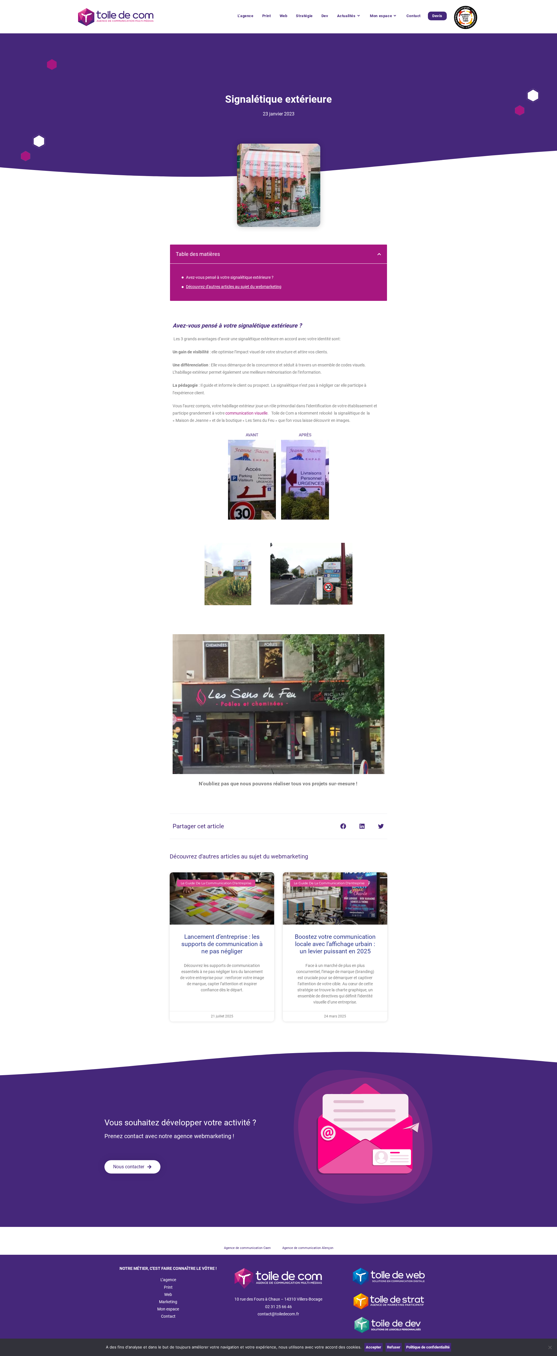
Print (168, 1287)
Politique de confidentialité (428, 1347)
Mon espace (168, 1309)
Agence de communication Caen (247, 1248)
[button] (379, 254)
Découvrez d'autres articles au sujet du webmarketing (233, 286)
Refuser (393, 1347)
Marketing (168, 1301)
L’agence (168, 1279)
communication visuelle (246, 413)
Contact (168, 1316)
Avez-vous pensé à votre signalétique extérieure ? (230, 277)
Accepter (373, 1347)
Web (168, 1294)
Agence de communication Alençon (307, 1248)
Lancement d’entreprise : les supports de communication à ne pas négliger (222, 944)
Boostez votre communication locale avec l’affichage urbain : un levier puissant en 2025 (335, 944)
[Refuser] (550, 1347)
